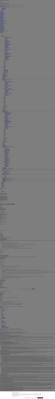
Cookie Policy (15, 396)
